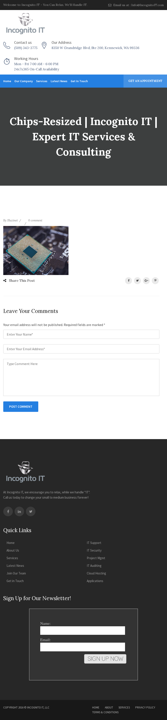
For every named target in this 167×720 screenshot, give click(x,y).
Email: (45, 639)
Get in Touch (79, 81)
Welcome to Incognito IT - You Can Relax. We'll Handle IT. (45, 5)
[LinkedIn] (19, 511)
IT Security (94, 550)
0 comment (35, 220)
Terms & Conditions (105, 712)
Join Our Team (16, 573)
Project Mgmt (96, 558)
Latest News (59, 81)
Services (41, 81)
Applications (95, 581)
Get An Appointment (145, 81)
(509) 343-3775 (25, 48)
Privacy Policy (145, 707)
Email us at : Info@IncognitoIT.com (138, 5)
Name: (45, 623)
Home (7, 81)
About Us (13, 550)
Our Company (23, 81)
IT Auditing (94, 566)
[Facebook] (8, 511)
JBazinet (12, 220)
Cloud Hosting (96, 573)
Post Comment (20, 406)
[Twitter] (30, 511)
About (109, 707)
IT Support (94, 543)
